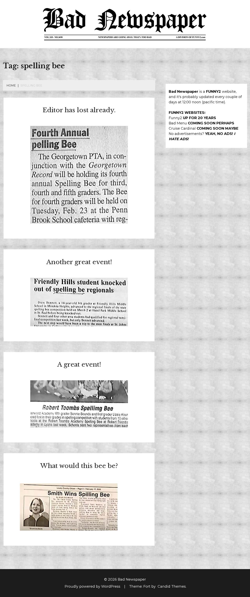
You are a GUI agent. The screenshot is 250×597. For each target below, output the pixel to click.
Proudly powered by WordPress (93, 586)
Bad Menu (178, 123)
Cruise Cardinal (182, 128)
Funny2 (175, 118)
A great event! (79, 364)
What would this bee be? (79, 466)
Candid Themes (172, 586)
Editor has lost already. (79, 110)
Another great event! (79, 262)
